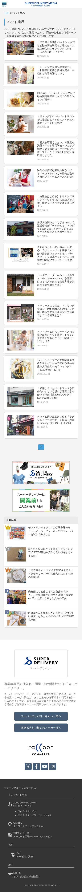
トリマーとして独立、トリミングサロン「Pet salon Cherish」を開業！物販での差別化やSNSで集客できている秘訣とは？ (56, 310)
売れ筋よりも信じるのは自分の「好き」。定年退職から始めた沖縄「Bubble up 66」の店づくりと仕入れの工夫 (50, 595)
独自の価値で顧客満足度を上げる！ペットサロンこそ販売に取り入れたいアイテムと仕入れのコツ (55, 173)
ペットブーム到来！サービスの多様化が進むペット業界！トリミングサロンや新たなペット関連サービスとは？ (55, 336)
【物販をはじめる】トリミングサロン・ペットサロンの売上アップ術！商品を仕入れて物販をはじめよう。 (55, 201)
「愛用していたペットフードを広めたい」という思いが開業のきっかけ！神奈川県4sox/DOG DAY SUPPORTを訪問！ (55, 393)
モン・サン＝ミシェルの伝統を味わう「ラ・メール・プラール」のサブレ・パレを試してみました (50, 531)
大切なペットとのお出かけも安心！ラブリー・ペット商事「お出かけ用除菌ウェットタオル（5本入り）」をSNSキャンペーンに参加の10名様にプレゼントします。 (56, 254)
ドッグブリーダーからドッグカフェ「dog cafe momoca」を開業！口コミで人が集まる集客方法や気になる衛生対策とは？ (55, 280)
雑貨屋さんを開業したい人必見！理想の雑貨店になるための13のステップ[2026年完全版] (51, 616)
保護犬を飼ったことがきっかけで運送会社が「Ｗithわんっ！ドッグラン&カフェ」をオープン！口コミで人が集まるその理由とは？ (56, 227)
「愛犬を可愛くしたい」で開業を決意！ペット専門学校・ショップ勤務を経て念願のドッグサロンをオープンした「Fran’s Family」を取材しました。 (56, 149)
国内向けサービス (27, 811)
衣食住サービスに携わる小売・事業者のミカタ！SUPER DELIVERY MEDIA (41, 4)
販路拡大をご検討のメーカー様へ (41, 727)
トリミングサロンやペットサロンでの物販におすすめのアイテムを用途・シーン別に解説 (55, 119)
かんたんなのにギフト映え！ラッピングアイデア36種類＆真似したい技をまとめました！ (50, 552)
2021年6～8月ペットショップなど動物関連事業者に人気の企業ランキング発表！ (56, 96)
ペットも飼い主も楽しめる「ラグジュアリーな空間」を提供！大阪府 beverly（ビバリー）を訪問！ (55, 419)
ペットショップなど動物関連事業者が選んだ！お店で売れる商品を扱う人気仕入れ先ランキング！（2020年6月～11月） (55, 365)
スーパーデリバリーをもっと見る (41, 716)
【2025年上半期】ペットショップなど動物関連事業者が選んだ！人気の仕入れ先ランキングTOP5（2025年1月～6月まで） (56, 47)
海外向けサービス (35, 815)
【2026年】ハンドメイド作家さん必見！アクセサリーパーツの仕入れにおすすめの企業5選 (50, 573)
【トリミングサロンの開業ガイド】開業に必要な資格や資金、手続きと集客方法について (55, 70)
